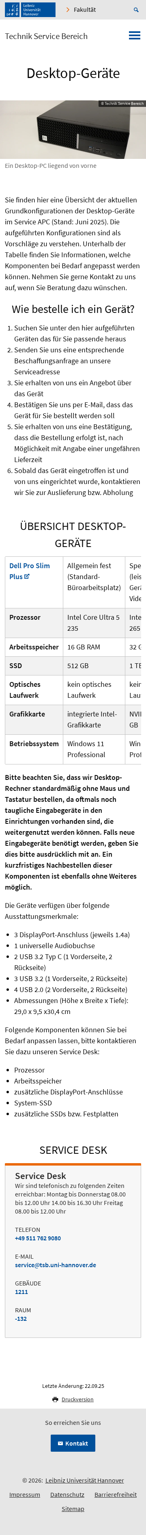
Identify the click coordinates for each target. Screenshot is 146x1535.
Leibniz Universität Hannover (84, 1480)
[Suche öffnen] (137, 9)
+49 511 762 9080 (38, 1238)
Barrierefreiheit (115, 1494)
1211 (21, 1291)
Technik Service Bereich (46, 36)
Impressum (24, 1494)
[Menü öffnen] (134, 38)
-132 (21, 1318)
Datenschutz (67, 1494)
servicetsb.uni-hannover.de (55, 1265)
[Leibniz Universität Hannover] (30, 9)
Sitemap (73, 1509)
